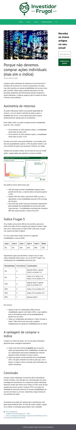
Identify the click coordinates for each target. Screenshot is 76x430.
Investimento (13, 411)
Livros (28, 22)
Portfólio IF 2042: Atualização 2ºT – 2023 (18, 413)
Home (21, 22)
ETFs (7, 411)
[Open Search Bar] (56, 22)
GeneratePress (49, 427)
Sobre (36, 22)
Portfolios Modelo (46, 22)
